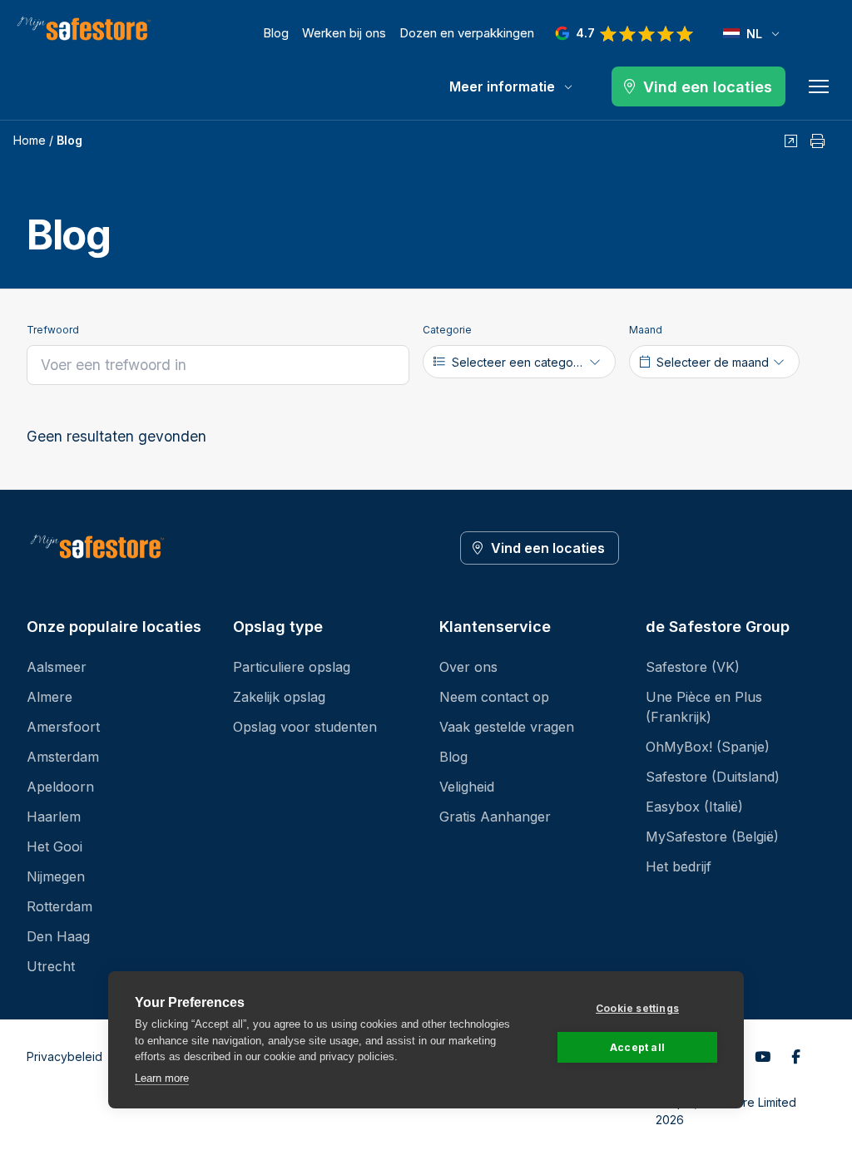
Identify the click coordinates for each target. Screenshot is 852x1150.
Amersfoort (63, 726)
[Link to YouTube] (762, 1056)
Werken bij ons (344, 33)
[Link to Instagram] (795, 1056)
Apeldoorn (60, 786)
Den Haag (58, 936)
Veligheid (466, 786)
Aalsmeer (57, 667)
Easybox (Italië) (694, 806)
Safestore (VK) (693, 667)
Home (29, 140)
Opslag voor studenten (305, 726)
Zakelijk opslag (279, 697)
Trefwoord (53, 329)
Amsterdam (63, 756)
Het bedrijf (678, 866)
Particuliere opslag (291, 667)
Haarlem (54, 816)
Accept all (637, 1047)
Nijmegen (56, 876)
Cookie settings (637, 1008)
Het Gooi (54, 846)
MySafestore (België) (712, 836)
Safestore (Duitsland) (713, 776)
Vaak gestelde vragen (506, 726)
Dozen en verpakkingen (466, 33)
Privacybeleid (64, 1056)
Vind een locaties (548, 548)
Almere (49, 697)
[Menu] (819, 86)
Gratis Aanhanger (495, 816)
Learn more (162, 1078)
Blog (276, 33)
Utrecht (51, 966)
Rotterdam (59, 906)
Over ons (468, 667)
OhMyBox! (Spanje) (708, 746)
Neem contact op (494, 697)
